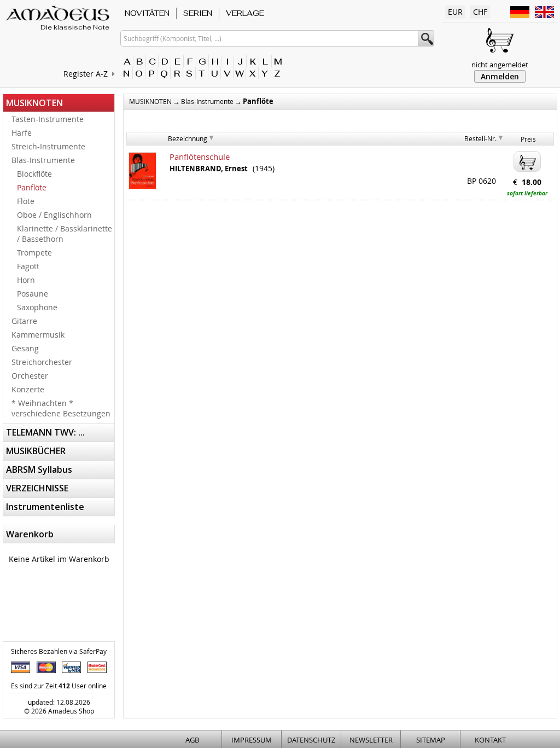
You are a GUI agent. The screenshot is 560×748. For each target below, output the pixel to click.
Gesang (25, 348)
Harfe (21, 132)
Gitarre (24, 321)
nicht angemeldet (499, 64)
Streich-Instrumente (48, 146)
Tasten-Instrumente (47, 119)
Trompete (34, 252)
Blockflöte (34, 174)
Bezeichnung (187, 138)
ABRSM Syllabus (39, 469)
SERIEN (197, 13)
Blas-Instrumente (43, 160)
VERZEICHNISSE (37, 488)
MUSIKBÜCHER (36, 451)
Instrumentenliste (45, 507)
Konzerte (27, 389)
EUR (455, 12)
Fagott (28, 266)
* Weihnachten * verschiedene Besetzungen (60, 408)
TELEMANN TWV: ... (45, 432)
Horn (26, 280)
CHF (480, 12)
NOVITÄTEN (147, 13)
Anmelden (500, 76)
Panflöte (31, 187)
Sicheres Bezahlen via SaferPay (59, 651)
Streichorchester (41, 362)
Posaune (32, 293)
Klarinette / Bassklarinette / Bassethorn (64, 233)
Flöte (25, 201)
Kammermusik (38, 334)
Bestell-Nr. (480, 138)
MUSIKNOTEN (34, 103)
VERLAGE (245, 13)
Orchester (29, 375)
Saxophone (37, 307)
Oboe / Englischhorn (54, 215)
